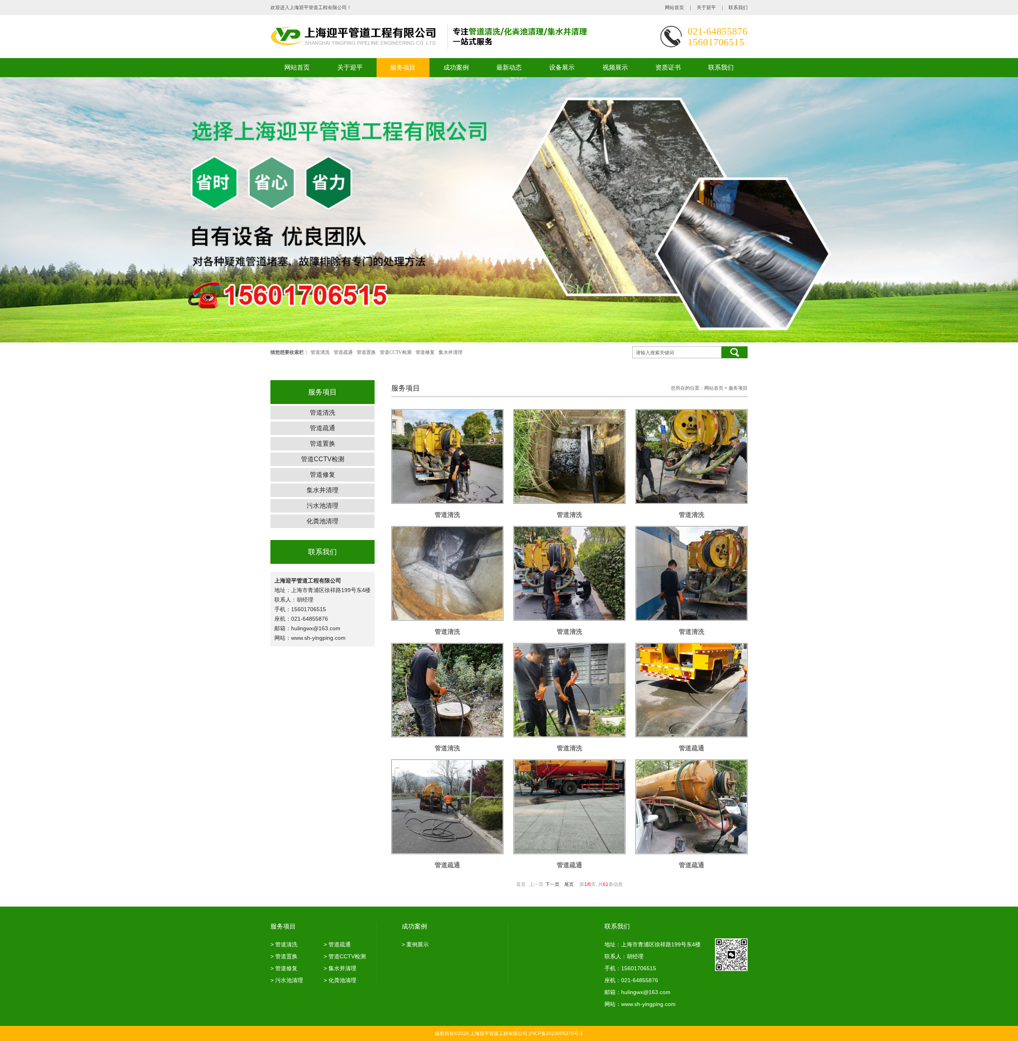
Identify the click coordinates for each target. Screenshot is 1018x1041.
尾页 (569, 884)
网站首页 (674, 7)
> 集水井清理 (340, 968)
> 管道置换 (283, 956)
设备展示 (562, 67)
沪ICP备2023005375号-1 (555, 1033)
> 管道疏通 (337, 944)
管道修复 (425, 352)
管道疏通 (343, 352)
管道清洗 (320, 352)
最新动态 (509, 67)
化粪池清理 (322, 521)
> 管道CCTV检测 (345, 956)
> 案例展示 (415, 944)
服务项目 (403, 67)
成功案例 (456, 67)
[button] (990, 210)
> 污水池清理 (286, 980)
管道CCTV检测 (396, 352)
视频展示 (615, 67)
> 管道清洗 (283, 944)
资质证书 (668, 67)
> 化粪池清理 (340, 980)
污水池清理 (322, 505)
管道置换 (366, 352)
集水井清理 (450, 352)
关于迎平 (706, 7)
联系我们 (738, 7)
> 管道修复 (283, 968)
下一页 (552, 884)
